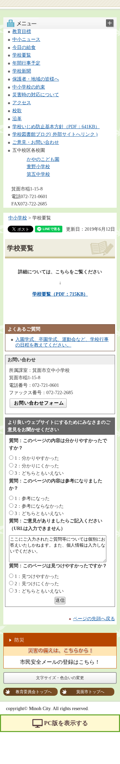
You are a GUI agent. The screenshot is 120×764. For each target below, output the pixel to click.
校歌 (17, 110)
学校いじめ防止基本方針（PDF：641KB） (56, 126)
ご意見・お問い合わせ (35, 142)
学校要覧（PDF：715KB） (60, 294)
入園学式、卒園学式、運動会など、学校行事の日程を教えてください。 (62, 342)
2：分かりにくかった (37, 465)
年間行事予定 (26, 63)
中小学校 (17, 217)
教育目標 (21, 31)
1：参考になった (32, 498)
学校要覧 (21, 55)
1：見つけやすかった (37, 576)
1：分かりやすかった (37, 458)
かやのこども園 (43, 159)
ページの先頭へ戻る (94, 618)
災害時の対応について (35, 94)
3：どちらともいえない (39, 473)
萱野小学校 (38, 166)
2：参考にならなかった (39, 506)
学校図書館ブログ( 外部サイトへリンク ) (55, 134)
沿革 (17, 118)
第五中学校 (38, 174)
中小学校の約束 (28, 87)
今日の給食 (24, 47)
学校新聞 (21, 71)
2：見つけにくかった (37, 583)
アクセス (21, 102)
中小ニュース (26, 39)
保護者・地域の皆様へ (35, 79)
